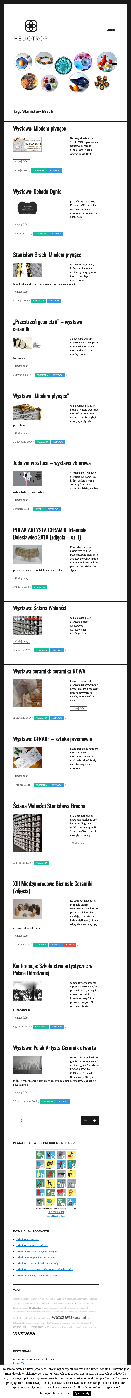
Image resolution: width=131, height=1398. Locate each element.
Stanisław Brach (27, 1304)
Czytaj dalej (22, 162)
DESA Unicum (57, 1312)
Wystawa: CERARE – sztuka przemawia (52, 739)
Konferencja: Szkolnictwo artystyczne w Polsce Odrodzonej (52, 969)
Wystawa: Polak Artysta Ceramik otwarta (54, 1047)
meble (26, 1311)
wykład (17, 1327)
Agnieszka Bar (89, 1327)
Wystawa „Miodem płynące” (41, 395)
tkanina (47, 1303)
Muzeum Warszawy (51, 1308)
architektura (36, 1312)
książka (83, 1304)
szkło (75, 1303)
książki (79, 1327)
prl (65, 1311)
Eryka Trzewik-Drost (77, 1312)
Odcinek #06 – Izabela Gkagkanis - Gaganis (37, 1251)
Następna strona (94, 1124)
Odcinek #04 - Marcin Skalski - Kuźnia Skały (37, 1263)
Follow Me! (19, 1363)
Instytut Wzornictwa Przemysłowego (60, 1323)
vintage (16, 1304)
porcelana (64, 1308)
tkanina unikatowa (75, 1299)
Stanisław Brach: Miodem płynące (47, 254)
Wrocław (61, 1298)
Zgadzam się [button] (82, 1393)
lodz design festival (66, 1327)
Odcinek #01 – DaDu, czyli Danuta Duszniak (36, 1275)
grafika (93, 1299)
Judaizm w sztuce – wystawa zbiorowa (52, 462)
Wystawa (54, 170)
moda (86, 1299)
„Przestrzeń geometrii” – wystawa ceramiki (47, 325)
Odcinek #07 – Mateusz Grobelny (32, 1245)
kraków (53, 1327)
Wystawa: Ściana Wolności (39, 608)
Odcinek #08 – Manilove (27, 1239)
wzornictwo (37, 1327)
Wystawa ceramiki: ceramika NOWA (49, 671)
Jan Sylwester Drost (86, 1323)
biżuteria (46, 1312)
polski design (58, 1304)
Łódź (46, 1327)
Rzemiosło (28, 1323)
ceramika (81, 1317)
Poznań (39, 1304)
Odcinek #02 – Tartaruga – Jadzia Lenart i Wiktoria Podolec (44, 1269)
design (26, 1326)
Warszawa (62, 1317)
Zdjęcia (70, 945)
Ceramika (39, 170)
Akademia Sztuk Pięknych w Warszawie (31, 1299)
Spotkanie (41, 1027)
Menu (111, 30)
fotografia (18, 1323)
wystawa (24, 1333)
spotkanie (34, 1307)
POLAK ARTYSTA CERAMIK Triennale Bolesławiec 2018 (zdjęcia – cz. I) (49, 533)
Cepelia (53, 1299)
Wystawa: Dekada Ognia (37, 191)
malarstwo (46, 1318)
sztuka (39, 509)
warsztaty (37, 1323)
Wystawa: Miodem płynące (39, 128)
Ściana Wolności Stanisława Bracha (49, 805)
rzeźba (25, 1308)
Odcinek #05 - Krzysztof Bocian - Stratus (35, 1257)
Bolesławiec (75, 1308)
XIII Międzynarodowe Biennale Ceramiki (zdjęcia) (53, 887)
